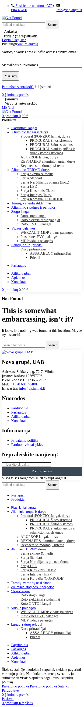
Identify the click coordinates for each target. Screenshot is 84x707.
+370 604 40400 (24, 384)
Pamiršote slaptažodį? (18, 87)
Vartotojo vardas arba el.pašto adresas (39, 52)
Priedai (35, 258)
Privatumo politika (29, 686)
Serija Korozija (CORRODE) (42, 199)
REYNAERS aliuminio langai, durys (48, 161)
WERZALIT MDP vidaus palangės (47, 232)
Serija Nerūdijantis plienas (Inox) (45, 182)
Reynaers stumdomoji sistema (42, 166)
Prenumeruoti (42, 471)
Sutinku (63, 686)
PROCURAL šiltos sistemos (51, 140)
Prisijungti (10, 76)
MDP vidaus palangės (37, 241)
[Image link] (17, 352)
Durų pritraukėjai (33, 249)
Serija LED (29, 186)
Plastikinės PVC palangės (39, 237)
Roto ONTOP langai (36, 224)
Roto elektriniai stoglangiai (40, 220)
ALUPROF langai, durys (39, 157)
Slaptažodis (20, 65)
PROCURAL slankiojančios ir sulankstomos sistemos (52, 151)
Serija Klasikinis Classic (38, 191)
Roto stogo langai (33, 216)
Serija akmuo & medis (37, 174)
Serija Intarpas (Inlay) (36, 195)
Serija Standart (31, 178)
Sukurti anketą (27, 44)
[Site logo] (12, 18)
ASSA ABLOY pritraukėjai (50, 253)
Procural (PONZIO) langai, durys (45, 136)
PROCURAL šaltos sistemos (51, 145)
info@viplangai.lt (32, 388)
